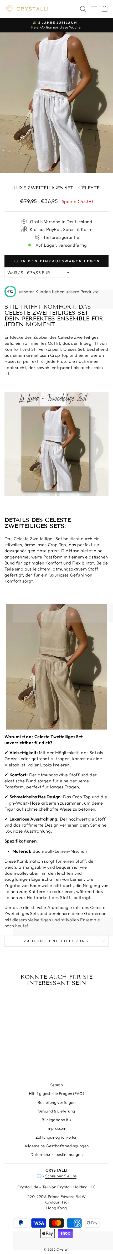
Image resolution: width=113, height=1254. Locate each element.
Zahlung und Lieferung (56, 941)
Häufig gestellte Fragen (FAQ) (56, 1093)
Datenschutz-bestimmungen (56, 1154)
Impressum (56, 1128)
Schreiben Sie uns (60, 1175)
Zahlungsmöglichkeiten (56, 1137)
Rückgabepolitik (56, 1119)
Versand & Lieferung (56, 1111)
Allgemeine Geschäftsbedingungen (56, 1145)
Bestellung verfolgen (56, 1102)
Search (56, 1084)
